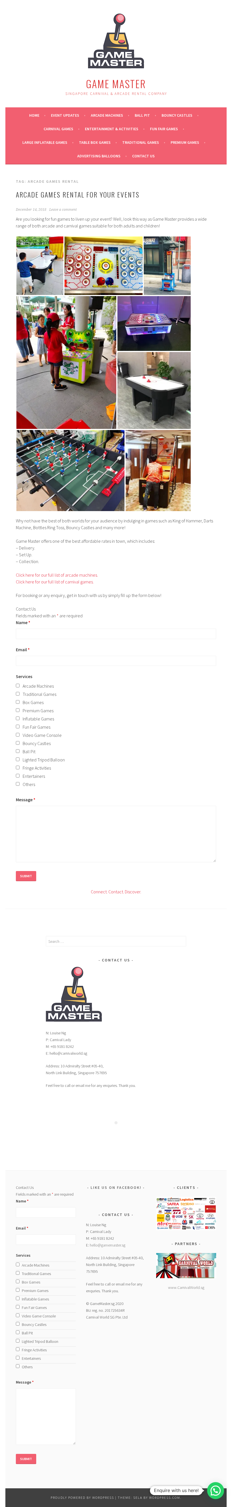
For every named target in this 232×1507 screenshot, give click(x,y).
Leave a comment (63, 210)
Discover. (132, 891)
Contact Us (143, 155)
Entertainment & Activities (111, 128)
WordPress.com (164, 1497)
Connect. (99, 891)
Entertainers (34, 776)
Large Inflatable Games (44, 142)
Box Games (33, 702)
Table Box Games (95, 142)
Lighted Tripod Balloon (44, 760)
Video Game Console (42, 735)
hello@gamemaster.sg (107, 1245)
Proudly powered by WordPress (82, 1497)
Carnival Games (58, 128)
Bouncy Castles (177, 115)
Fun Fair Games (164, 128)
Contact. (116, 891)
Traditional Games (140, 142)
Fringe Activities (37, 768)
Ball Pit (142, 115)
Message (25, 799)
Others (29, 784)
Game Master (116, 83)
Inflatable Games (38, 719)
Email (23, 649)
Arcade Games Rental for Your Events (77, 194)
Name (23, 622)
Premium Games (185, 142)
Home (34, 115)
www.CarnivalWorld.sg (186, 1287)
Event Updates (65, 115)
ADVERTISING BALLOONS (99, 155)
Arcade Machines (107, 115)
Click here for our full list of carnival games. (55, 582)
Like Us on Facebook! (116, 1187)
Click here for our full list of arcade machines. (57, 575)
